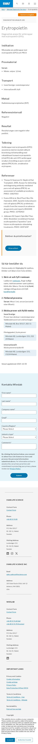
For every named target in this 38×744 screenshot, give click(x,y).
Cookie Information (13, 679)
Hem (3, 9)
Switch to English (27, 15)
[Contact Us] (23, 4)
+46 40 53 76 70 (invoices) (15, 624)
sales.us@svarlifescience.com (16, 574)
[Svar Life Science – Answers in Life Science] (6, 3)
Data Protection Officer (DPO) (17, 688)
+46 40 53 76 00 (11, 519)
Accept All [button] (10, 740)
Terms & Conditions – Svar (15, 697)
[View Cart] (29, 4)
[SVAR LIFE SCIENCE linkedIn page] (8, 554)
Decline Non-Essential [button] (24, 740)
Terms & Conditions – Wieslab (16, 700)
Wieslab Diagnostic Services (16, 9)
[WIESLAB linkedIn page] (8, 659)
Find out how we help (13, 709)
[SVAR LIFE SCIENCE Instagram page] (13, 554)
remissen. (16, 281)
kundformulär (9, 292)
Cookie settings (11, 682)
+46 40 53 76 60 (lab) (13, 621)
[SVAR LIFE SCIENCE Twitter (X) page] (17, 554)
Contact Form (11, 510)
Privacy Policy (15, 469)
